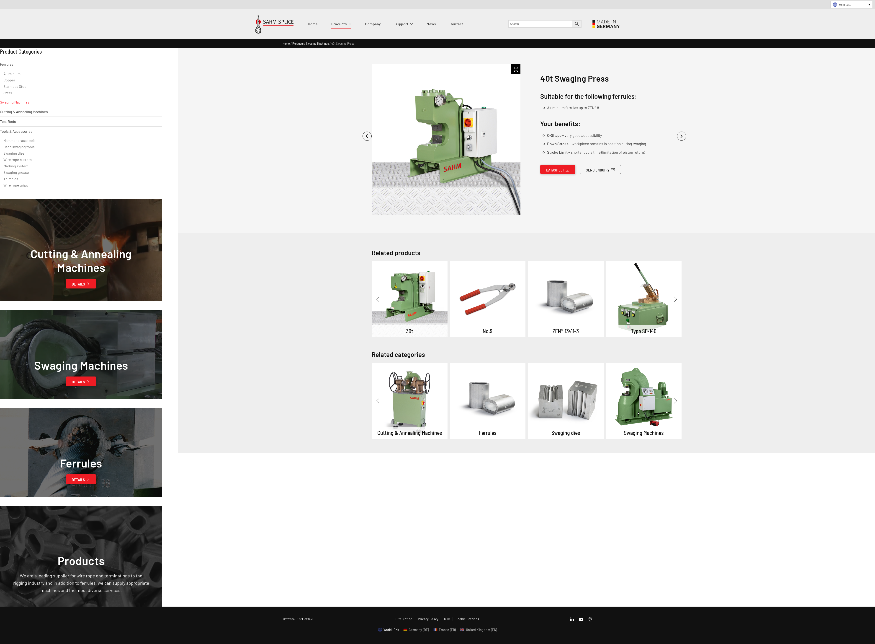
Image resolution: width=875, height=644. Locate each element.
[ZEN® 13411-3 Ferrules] (566, 299)
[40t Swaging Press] (410, 401)
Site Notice (404, 619)
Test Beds (8, 121)
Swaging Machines (317, 43)
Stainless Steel (15, 86)
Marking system (15, 166)
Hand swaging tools (19, 147)
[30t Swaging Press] (410, 299)
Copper (9, 80)
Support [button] (402, 24)
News (431, 24)
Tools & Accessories (16, 131)
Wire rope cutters (17, 159)
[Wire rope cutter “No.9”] (488, 299)
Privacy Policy (428, 619)
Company (373, 24)
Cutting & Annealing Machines (24, 111)
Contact (456, 24)
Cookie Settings (467, 619)
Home (313, 24)
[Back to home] (274, 25)
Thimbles (10, 179)
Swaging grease (16, 172)
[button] (378, 299)
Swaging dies (14, 153)
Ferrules (6, 64)
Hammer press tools (19, 140)
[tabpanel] (445, 139)
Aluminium (12, 73)
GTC (447, 619)
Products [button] (339, 24)
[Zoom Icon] (515, 69)
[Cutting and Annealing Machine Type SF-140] (644, 299)
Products (298, 43)
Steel (7, 93)
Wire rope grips (15, 185)
